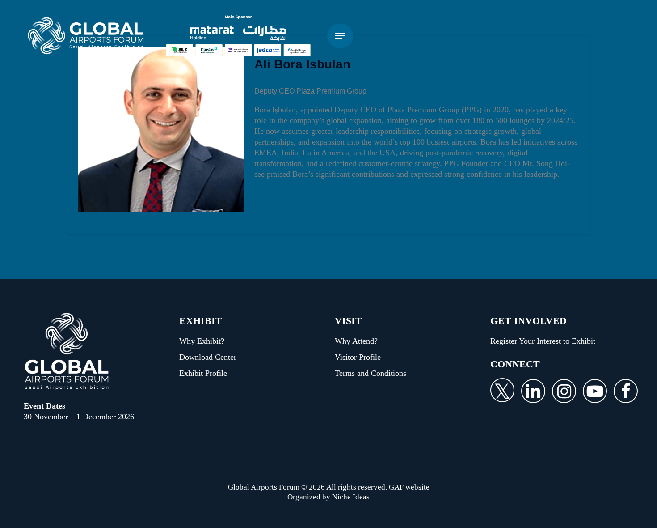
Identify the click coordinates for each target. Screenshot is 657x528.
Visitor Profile (358, 357)
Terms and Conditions (370, 373)
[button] (340, 36)
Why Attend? (356, 340)
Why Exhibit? (201, 340)
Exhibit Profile (203, 373)
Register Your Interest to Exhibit (542, 340)
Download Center (207, 357)
